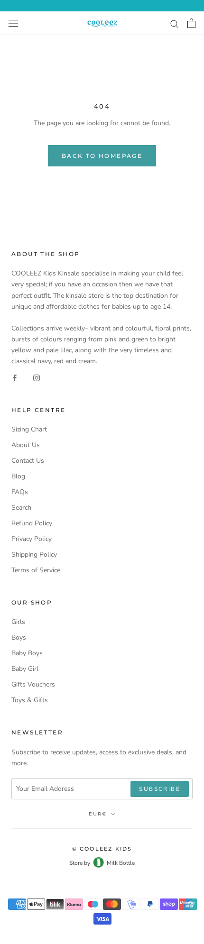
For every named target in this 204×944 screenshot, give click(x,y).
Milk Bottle (121, 863)
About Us (25, 444)
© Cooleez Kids (102, 848)
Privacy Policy (31, 538)
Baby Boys (27, 653)
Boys (18, 637)
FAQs (19, 491)
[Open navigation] (13, 23)
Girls (18, 621)
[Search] (174, 23)
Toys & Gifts (29, 700)
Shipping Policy (34, 554)
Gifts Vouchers (33, 684)
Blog (18, 476)
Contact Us (27, 460)
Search (21, 507)
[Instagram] (36, 377)
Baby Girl (24, 668)
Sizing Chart (29, 429)
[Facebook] (14, 377)
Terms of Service (35, 570)
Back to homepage (102, 155)
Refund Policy (31, 523)
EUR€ (98, 814)
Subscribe (159, 789)
